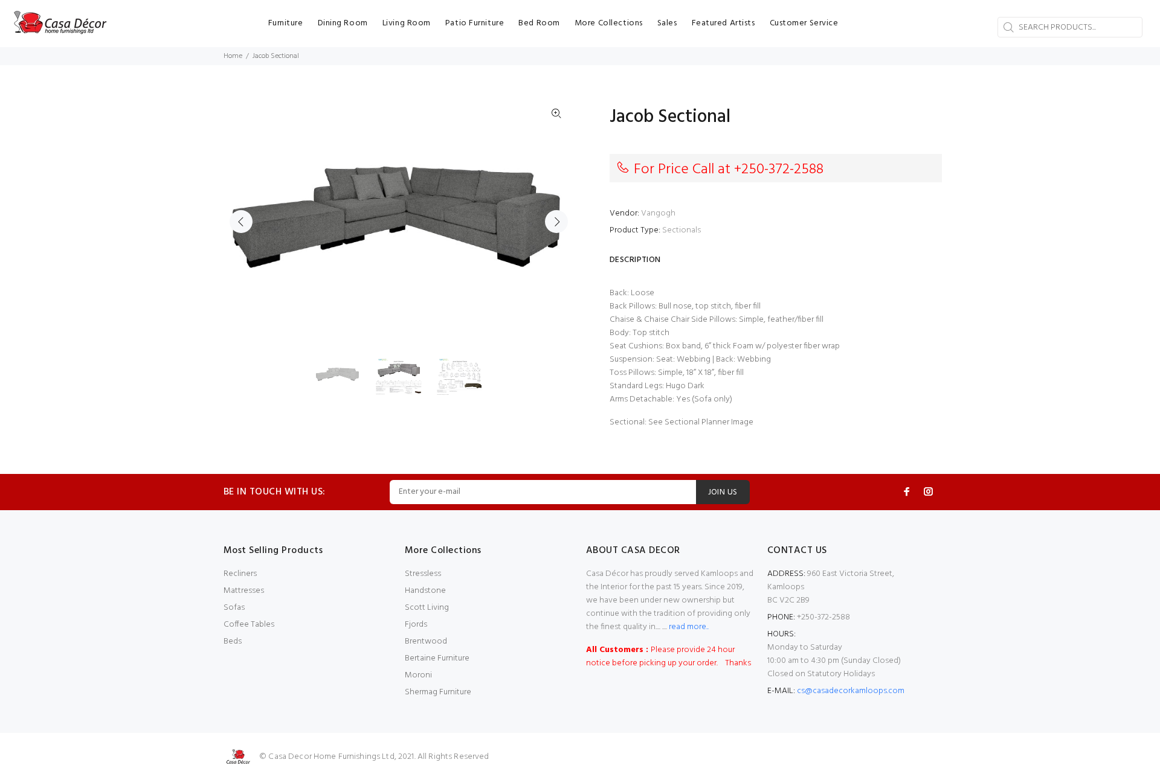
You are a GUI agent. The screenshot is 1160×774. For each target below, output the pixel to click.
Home (233, 56)
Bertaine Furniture (437, 658)
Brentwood (426, 641)
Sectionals (681, 230)
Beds (233, 641)
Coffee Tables (249, 625)
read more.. (688, 627)
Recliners (240, 574)
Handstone (425, 591)
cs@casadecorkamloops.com (850, 691)
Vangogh (658, 213)
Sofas (234, 608)
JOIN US (723, 492)
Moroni (418, 675)
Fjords (416, 625)
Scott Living (427, 608)
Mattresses (244, 591)
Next (556, 221)
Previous (241, 221)
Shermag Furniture (438, 692)
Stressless (423, 574)
